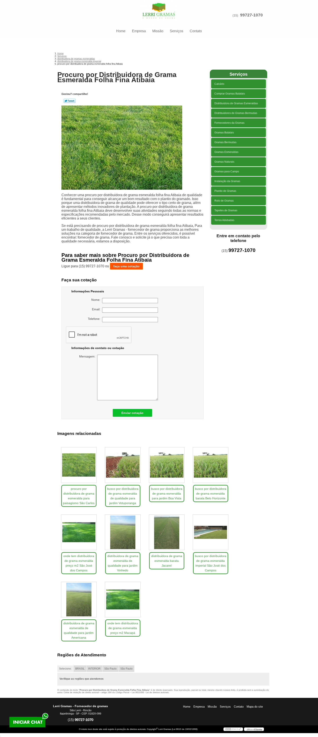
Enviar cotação (132, 413)
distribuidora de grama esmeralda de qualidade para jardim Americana (78, 630)
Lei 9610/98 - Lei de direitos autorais (150, 692)
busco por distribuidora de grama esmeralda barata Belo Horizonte (210, 493)
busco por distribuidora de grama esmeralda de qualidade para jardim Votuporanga (122, 496)
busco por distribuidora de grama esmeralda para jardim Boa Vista (166, 493)
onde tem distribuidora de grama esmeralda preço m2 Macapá (122, 628)
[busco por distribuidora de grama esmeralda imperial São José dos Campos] (210, 532)
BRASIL (80, 668)
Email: (97, 309)
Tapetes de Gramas (225, 210)
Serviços (176, 31)
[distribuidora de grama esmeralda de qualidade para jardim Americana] (79, 599)
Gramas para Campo (226, 171)
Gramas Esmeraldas (226, 152)
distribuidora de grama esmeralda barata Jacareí (166, 560)
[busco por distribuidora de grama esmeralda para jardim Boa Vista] (166, 465)
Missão (157, 31)
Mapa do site (255, 706)
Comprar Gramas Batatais (229, 93)
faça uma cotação (126, 266)
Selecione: (65, 668)
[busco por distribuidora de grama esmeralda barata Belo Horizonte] (210, 465)
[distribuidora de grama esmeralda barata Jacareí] (166, 532)
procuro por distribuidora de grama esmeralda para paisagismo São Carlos (79, 496)
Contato (196, 31)
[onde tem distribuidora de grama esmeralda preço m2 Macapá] (122, 599)
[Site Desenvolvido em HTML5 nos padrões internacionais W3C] (233, 729)
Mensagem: (88, 356)
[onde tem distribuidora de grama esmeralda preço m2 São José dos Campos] (79, 532)
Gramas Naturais (224, 161)
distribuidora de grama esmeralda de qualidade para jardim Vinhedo (122, 563)
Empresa (139, 31)
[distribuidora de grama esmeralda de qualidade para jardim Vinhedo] (122, 532)
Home (120, 31)
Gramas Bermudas (225, 142)
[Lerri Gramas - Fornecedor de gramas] (159, 8)
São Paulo (110, 668)
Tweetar (69, 101)
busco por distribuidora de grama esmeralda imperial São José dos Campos (210, 563)
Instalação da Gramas (227, 181)
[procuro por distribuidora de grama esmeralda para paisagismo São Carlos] (79, 465)
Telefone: (95, 318)
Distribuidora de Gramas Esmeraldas (236, 103)
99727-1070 (251, 15)
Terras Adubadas (224, 220)
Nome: (96, 299)
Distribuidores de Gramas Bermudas (235, 113)
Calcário (219, 83)
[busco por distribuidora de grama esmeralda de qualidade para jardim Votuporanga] (122, 465)
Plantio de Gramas (225, 190)
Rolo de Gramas (224, 200)
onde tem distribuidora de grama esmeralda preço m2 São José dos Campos (78, 563)
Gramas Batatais (224, 132)
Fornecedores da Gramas (229, 122)
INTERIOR (94, 668)
